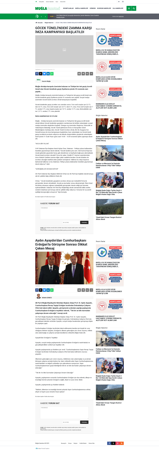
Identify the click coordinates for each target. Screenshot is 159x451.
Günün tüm (118, 16)
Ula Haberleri (118, 8)
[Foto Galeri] (123, 1)
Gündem (93, 8)
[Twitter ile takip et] (113, 443)
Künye (70, 443)
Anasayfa (40, 22)
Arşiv (57, 1)
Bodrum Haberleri (104, 8)
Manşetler (41, 1)
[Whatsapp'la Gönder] (51, 73)
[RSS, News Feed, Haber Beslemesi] (122, 443)
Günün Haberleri (50, 1)
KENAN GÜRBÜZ (47, 297)
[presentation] (41, 16)
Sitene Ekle (62, 1)
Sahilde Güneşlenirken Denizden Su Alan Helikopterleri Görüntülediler (76, 16)
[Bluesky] (44, 73)
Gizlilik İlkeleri (83, 443)
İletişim (75, 443)
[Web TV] (119, 1)
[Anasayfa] (36, 1)
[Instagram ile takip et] (117, 443)
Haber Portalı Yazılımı (43, 448)
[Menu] (129, 8)
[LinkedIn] (48, 73)
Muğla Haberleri (81, 8)
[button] (83, 73)
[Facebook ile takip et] (109, 443)
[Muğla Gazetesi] (47, 8)
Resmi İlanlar (68, 8)
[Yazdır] (79, 73)
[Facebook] (37, 73)
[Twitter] (40, 73)
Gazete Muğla (46, 81)
